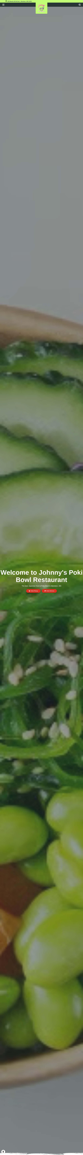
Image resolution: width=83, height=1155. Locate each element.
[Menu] (3, 5)
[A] (3, 1152)
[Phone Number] (80, 5)
